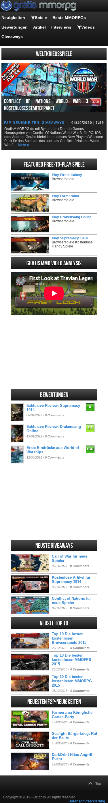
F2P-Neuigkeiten (21, 123)
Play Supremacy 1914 (70, 238)
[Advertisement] (54, 352)
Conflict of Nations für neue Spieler (71, 600)
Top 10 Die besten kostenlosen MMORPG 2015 (72, 681)
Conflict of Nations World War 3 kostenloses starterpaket (46, 105)
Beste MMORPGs (69, 17)
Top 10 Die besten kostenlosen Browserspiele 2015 (69, 638)
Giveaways (12, 36)
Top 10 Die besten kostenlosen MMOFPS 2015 (71, 659)
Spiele (41, 17)
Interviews (61, 27)
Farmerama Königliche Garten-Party (72, 714)
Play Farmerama (65, 196)
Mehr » (23, 145)
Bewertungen (14, 27)
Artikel (39, 27)
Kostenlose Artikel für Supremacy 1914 (71, 579)
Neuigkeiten (13, 17)
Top (98, 784)
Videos (88, 27)
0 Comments (54, 415)
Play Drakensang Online (71, 217)
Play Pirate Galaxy (67, 175)
